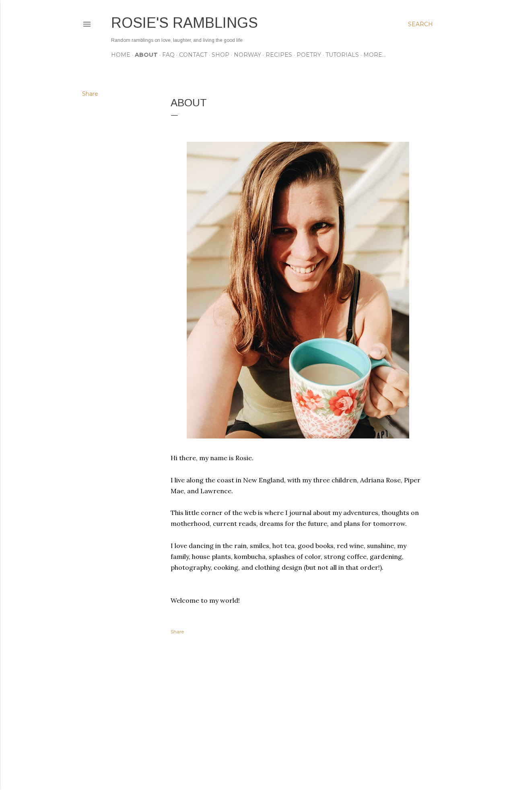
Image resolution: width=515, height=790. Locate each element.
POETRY (309, 54)
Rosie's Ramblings (184, 22)
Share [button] (90, 93)
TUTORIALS (342, 54)
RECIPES (279, 54)
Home (120, 54)
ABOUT (146, 54)
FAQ (168, 54)
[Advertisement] (298, 713)
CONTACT (193, 54)
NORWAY (247, 54)
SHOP (220, 54)
